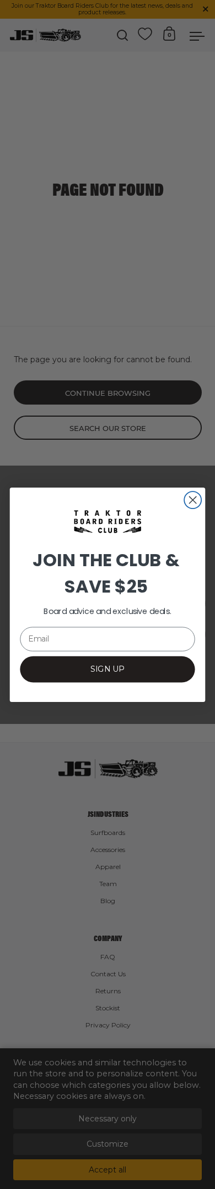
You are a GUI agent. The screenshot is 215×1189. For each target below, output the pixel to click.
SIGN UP (107, 668)
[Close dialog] (192, 499)
